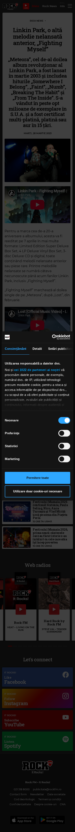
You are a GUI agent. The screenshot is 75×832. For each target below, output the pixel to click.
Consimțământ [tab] (15, 348)
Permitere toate (37, 478)
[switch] (64, 433)
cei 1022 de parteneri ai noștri (37, 370)
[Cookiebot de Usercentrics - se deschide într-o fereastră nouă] (53, 337)
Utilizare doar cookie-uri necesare (37, 491)
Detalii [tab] (37, 348)
